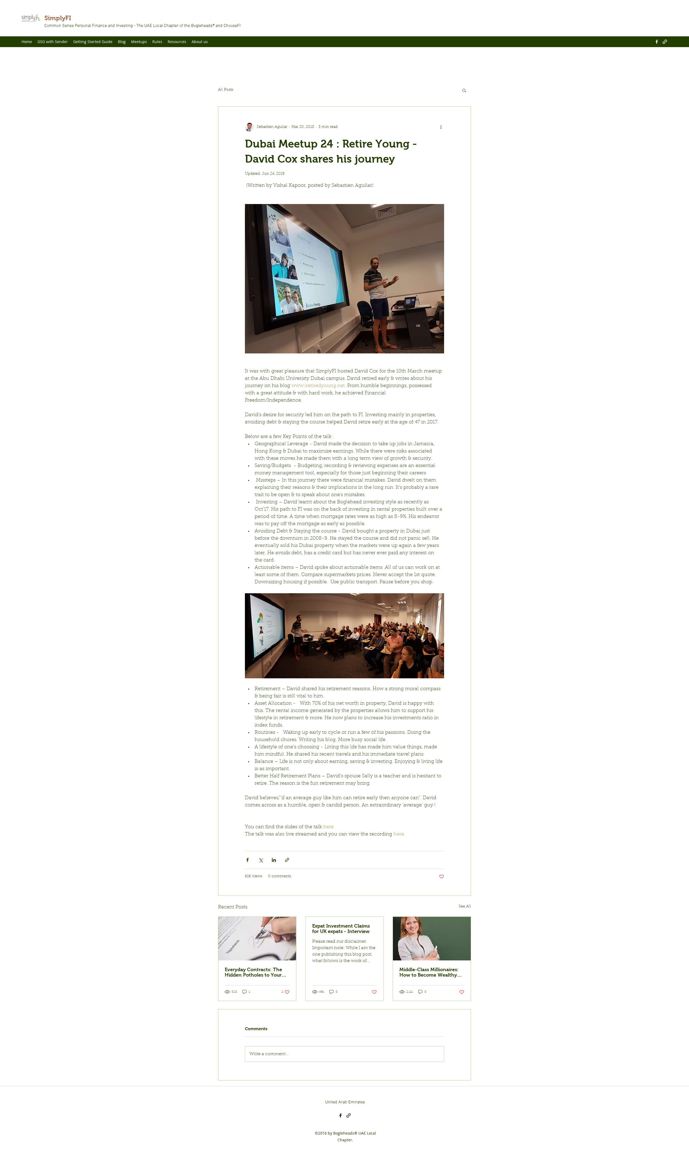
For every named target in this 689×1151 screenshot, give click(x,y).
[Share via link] (287, 859)
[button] (464, 90)
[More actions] (441, 127)
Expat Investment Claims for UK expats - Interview (341, 928)
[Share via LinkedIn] (273, 859)
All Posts (225, 90)
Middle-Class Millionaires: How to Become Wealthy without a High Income (429, 972)
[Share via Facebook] (247, 859)
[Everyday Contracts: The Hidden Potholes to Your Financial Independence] (257, 938)
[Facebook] (656, 41)
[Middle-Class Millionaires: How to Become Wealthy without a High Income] (432, 938)
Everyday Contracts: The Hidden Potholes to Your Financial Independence (253, 972)
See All (465, 906)
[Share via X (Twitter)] (260, 859)
